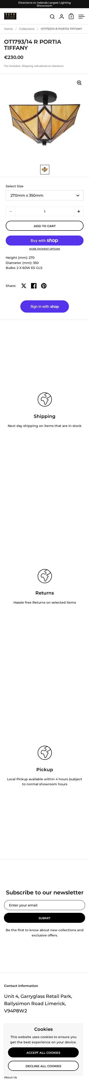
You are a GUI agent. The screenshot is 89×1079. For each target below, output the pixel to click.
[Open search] (52, 16)
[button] (79, 211)
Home (8, 28)
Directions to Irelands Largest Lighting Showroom (44, 4)
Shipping (27, 66)
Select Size (15, 186)
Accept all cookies (43, 1052)
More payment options (44, 249)
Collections (26, 28)
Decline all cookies (43, 1066)
